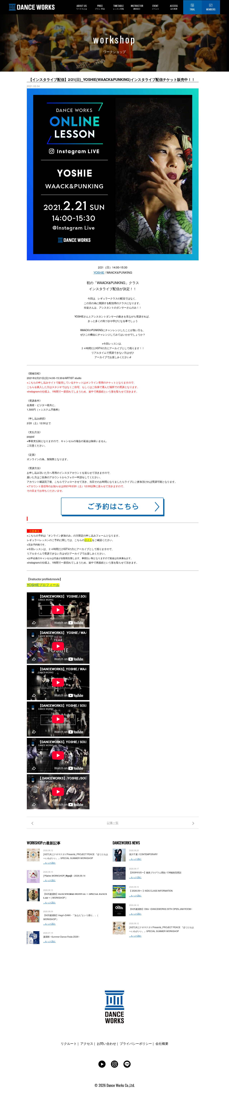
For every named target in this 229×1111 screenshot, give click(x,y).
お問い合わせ (106, 1043)
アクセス (86, 1043)
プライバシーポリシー (136, 1043)
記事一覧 (112, 823)
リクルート (69, 1043)
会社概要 (161, 1043)
